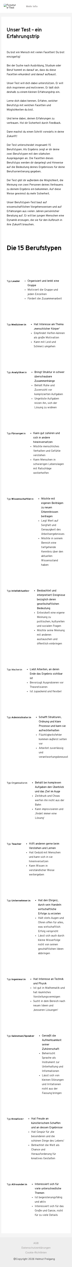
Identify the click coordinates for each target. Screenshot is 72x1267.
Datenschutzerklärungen (36, 1247)
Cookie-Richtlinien (36, 1252)
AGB (36, 1243)
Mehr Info (31, 6)
